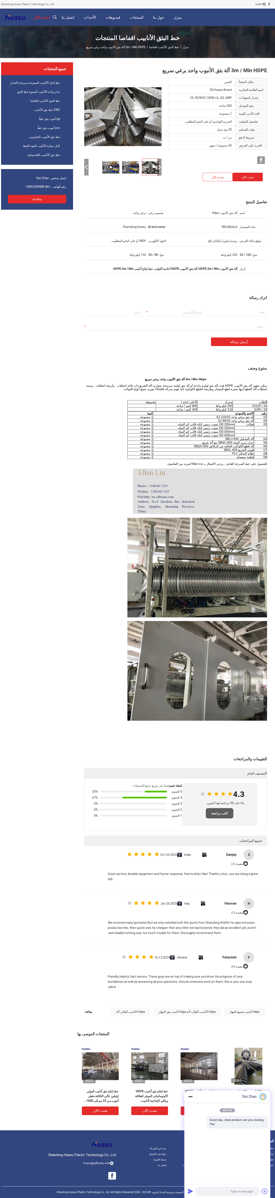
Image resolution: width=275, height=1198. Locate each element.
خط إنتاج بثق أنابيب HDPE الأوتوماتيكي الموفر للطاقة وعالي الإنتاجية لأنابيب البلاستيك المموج (151, 1096)
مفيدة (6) (237, 966)
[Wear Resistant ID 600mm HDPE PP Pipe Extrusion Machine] (123, 116)
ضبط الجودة (159, 1159)
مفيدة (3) (237, 863)
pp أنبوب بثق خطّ (49, 119)
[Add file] (265, 1191)
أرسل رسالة (239, 342)
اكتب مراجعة (219, 813)
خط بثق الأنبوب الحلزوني (44, 137)
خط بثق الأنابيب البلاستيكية (43, 155)
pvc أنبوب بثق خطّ (48, 128)
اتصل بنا (162, 1165)
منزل (185, 47)
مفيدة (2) (237, 912)
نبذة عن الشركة (158, 1148)
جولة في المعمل (157, 1153)
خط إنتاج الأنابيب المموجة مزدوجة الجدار (35, 82)
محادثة (37, 199)
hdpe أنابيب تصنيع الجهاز (244, 1011)
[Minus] (190, 1096)
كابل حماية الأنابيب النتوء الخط (41, 146)
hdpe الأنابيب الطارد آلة (130, 1011)
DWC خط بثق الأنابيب (47, 109)
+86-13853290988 (38, 186)
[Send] (190, 1191)
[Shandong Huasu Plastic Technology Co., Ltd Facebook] (269, 4)
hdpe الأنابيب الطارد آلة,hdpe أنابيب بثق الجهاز (187, 1011)
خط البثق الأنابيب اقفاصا (164, 47)
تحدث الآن (247, 177)
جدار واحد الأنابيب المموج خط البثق (38, 91)
